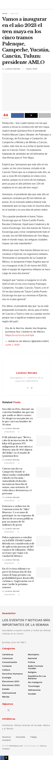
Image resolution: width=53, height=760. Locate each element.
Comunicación (9, 662)
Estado (5, 689)
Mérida (5, 697)
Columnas (7, 658)
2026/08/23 (9, 463)
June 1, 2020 (12, 344)
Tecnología (34, 686)
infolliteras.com (16, 746)
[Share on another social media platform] (44, 115)
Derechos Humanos (12, 673)
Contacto (7, 666)
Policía (31, 662)
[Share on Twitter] (31, 115)
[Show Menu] (3, 4)
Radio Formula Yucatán (35, 667)
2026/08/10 (9, 563)
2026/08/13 (9, 532)
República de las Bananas (37, 677)
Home (4, 13)
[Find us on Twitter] (8, 710)
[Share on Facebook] (17, 115)
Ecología (6, 677)
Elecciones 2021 (10, 681)
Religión (32, 672)
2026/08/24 (9, 432)
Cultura (6, 670)
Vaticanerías (34, 690)
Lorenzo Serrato (12, 69)
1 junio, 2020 (31, 69)
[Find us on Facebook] (3, 710)
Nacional (14, 13)
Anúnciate (20, 737)
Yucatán (32, 694)
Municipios (33, 654)
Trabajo (33, 737)
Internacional (9, 693)
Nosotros (6, 737)
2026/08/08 (9, 595)
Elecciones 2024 (11, 685)
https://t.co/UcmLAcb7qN (19, 335)
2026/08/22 (9, 501)
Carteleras (7, 654)
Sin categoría (35, 682)
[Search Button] (49, 4)
